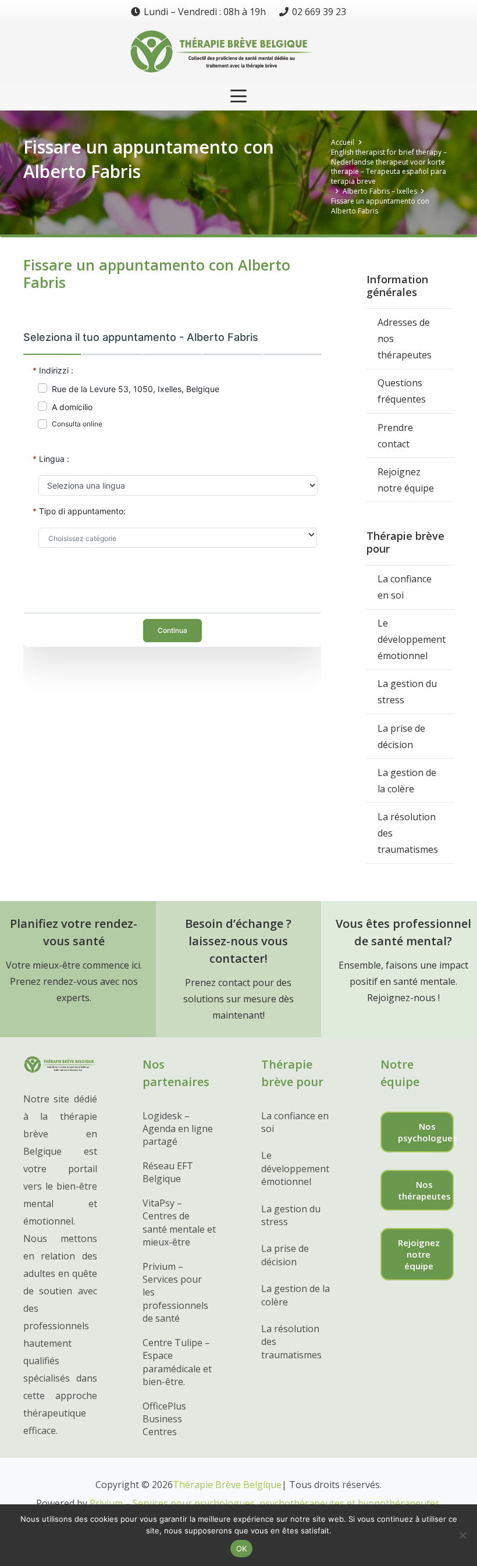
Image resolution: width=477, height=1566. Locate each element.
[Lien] (238, 52)
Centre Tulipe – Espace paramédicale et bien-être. (177, 1362)
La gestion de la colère (407, 780)
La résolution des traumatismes (408, 833)
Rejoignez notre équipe (406, 479)
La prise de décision (401, 736)
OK (241, 1548)
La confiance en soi (405, 587)
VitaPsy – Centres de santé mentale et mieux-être (179, 1222)
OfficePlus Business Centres (164, 1419)
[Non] (462, 1535)
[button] (238, 96)
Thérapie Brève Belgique (227, 1484)
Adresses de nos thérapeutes (405, 338)
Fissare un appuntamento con (112, 741)
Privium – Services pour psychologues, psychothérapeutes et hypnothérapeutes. (266, 1503)
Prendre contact (395, 435)
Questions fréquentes (402, 390)
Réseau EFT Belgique (168, 1172)
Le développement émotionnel (412, 639)
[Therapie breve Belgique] (60, 1070)
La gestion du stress (407, 691)
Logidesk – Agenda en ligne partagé (178, 1128)
